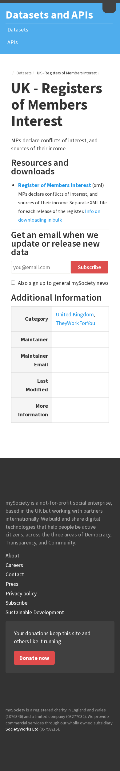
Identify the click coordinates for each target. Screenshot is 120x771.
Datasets (17, 29)
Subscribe (16, 602)
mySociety (109, 7)
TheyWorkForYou (75, 323)
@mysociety (24, 742)
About (12, 555)
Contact (15, 574)
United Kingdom (75, 314)
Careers (14, 565)
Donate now (34, 657)
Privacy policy (21, 593)
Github (10, 742)
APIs (12, 42)
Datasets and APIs (49, 15)
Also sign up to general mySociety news (63, 282)
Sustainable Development (35, 612)
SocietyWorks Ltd (22, 729)
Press (12, 584)
